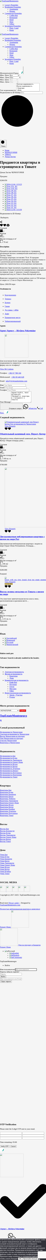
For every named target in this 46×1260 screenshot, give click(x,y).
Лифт (7, 314)
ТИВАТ (8, 155)
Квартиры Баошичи (8, 794)
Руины (12, 697)
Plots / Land (13, 28)
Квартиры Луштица (8, 811)
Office (11, 24)
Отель (11, 687)
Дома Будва (4, 857)
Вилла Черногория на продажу (12, 736)
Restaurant (13, 18)
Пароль (3, 972)
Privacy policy (14, 903)
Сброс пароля (6, 981)
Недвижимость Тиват (8, 777)
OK (20, 1259)
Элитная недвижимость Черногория (14, 734)
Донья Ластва (10, 157)
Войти (3, 976)
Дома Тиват (5, 874)
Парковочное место (12, 318)
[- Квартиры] (27, 88)
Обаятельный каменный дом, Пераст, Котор (23, 434)
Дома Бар (4, 855)
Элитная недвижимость (14, 672)
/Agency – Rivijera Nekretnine (12, 1229)
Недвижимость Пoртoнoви (11, 775)
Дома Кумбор (5, 871)
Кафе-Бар (13, 682)
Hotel (11, 20)
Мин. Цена (4, 75)
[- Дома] (27, 90)
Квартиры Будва (6, 792)
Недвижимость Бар (7, 756)
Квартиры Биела (6, 797)
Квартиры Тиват (6, 815)
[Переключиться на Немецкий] (10, 640)
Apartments (13, 9)
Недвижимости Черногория (11, 732)
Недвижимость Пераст (9, 771)
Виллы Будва (5, 833)
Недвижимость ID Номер (10, 93)
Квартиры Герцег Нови (9, 803)
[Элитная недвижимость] (27, 84)
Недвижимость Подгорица (11, 773)
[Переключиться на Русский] (9, 642)
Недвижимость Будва (8, 758)
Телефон (3, 390)
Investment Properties (13, 26)
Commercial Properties (13, 13)
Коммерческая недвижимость (16, 680)
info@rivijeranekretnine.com (16, 381)
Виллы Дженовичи (7, 835)
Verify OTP (4, 1146)
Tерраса (8, 299)
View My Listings (6, 369)
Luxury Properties (11, 5)
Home (7, 150)
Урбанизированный (13, 321)
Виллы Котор (5, 839)
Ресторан (13, 684)
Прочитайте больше (30, 1259)
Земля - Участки (15, 695)
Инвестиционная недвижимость (18, 693)
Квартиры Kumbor (7, 809)
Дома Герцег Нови (7, 865)
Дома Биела (4, 861)
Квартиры (13, 676)
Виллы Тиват (5, 841)
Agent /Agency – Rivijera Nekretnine (18, 330)
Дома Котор (5, 869)
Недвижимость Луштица (10, 769)
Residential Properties (13, 7)
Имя (1, 385)
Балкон (7, 303)
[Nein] (39, 1259)
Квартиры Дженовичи (9, 801)
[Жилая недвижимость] (27, 86)
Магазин (12, 689)
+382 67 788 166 (14, 373)
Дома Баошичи (6, 859)
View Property (10, 426)
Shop (11, 22)
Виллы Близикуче (7, 831)
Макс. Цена (5, 77)
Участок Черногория (8, 740)
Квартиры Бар (5, 790)
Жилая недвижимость (13, 674)
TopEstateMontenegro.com (10, 905)
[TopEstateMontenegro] (9, 1)
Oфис (11, 691)
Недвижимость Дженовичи (11, 760)
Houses (12, 11)
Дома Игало (5, 867)
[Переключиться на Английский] (11, 638)
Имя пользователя (7, 969)
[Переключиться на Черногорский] (11, 644)
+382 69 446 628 (17, 377)
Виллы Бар (4, 829)
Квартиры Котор (6, 807)
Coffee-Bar (13, 15)
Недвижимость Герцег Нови (11, 762)
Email (2, 388)
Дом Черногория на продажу (11, 738)
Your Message (5, 402)
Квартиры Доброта (7, 799)
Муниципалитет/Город (9, 73)
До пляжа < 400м (11, 310)
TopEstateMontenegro (13, 715)
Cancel (13, 1146)
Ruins (11, 30)
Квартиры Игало (7, 805)
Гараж (7, 306)
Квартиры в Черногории (10, 743)
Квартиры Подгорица (9, 813)
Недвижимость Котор (8, 766)
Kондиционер (10, 295)
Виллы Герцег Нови (8, 837)
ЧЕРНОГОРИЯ (11, 152)
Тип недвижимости (8, 90)
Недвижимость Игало (9, 764)
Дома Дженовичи (7, 863)
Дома (11, 678)
